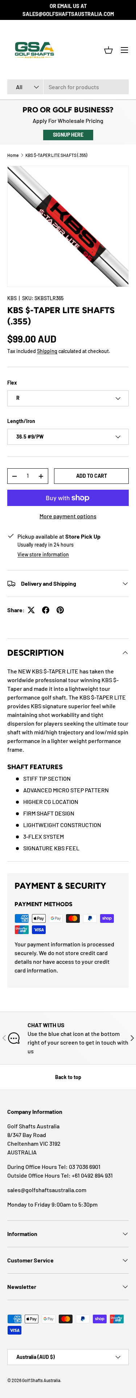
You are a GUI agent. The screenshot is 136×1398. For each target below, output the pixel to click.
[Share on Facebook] (45, 610)
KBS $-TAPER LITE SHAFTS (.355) (56, 155)
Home (12, 155)
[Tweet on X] (31, 610)
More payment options (68, 516)
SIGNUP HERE (68, 135)
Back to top (68, 1077)
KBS (12, 298)
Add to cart (91, 476)
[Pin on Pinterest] (60, 610)
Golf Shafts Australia (41, 1380)
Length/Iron (21, 421)
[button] (108, 50)
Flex (12, 382)
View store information (43, 554)
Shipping (47, 351)
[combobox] (68, 86)
